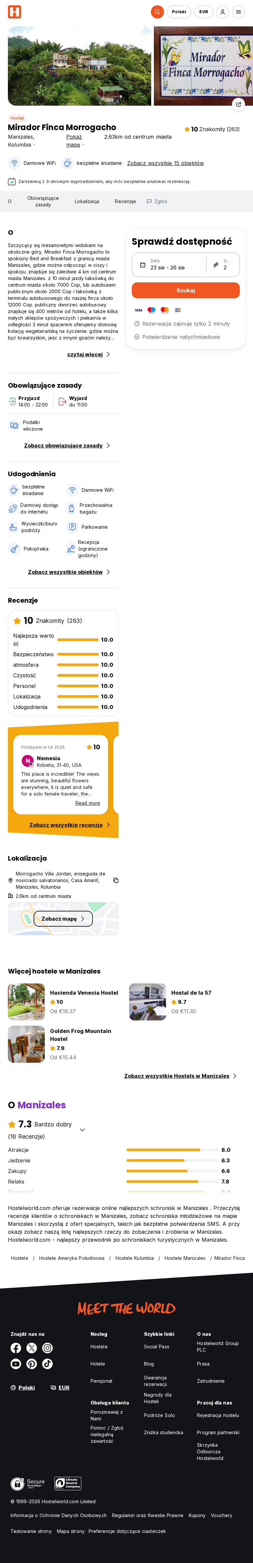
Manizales (20, 136)
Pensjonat (101, 1381)
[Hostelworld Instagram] (47, 1348)
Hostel (17, 118)
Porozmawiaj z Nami (107, 1415)
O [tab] (10, 201)
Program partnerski (218, 1432)
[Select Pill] (157, 11)
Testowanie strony (31, 1531)
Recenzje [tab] (125, 201)
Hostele (99, 1346)
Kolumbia (19, 144)
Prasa (203, 1364)
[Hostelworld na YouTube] (16, 1364)
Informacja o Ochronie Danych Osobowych (59, 1515)
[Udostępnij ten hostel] (238, 104)
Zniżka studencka (163, 1432)
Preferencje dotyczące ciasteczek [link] (127, 1531)
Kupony (197, 1515)
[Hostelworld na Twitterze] (31, 1348)
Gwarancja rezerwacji (155, 1381)
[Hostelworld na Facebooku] (16, 1348)
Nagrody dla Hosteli (158, 1398)
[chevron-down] (82, 1130)
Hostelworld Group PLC (218, 1346)
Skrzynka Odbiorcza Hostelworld (210, 1451)
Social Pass (156, 1346)
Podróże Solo (159, 1415)
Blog (149, 1364)
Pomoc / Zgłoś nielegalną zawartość (107, 1434)
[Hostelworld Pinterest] (31, 1364)
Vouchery (221, 1515)
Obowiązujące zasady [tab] (43, 201)
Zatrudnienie (211, 1381)
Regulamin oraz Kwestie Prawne (147, 1515)
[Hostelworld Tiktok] (47, 1364)
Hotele (98, 1364)
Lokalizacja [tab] (87, 201)
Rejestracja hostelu (218, 1415)
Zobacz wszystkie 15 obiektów (165, 163)
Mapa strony (71, 1531)
